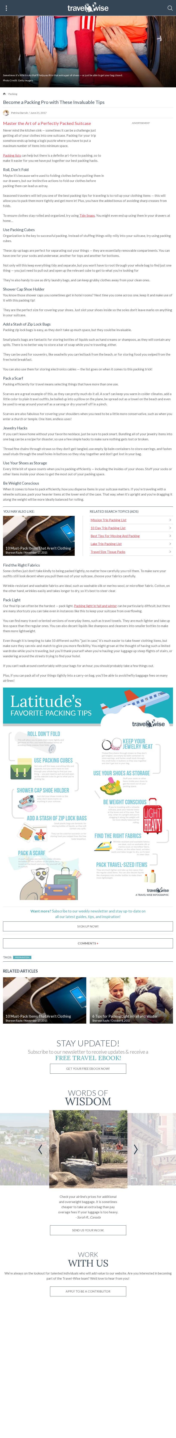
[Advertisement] (141, 155)
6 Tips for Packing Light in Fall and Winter (125, 1016)
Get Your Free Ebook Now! (88, 1068)
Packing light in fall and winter (95, 606)
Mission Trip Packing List (108, 520)
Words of (88, 1097)
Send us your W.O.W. (88, 1230)
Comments (88, 943)
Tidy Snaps (87, 215)
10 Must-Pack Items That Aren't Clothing (38, 548)
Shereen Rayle (14, 552)
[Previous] (40, 1149)
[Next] (136, 1149)
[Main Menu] (6, 8)
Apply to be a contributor (88, 1291)
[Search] (170, 8)
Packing (12, 93)
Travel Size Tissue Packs (108, 552)
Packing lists (12, 155)
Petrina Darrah (19, 112)
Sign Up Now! (88, 926)
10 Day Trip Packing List (108, 528)
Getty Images (25, 80)
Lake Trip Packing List (106, 544)
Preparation (22, 957)
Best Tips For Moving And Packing (115, 536)
